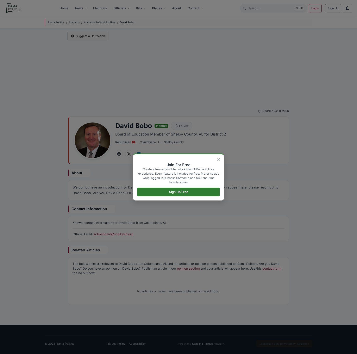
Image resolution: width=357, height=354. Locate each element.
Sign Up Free (178, 192)
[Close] (218, 159)
